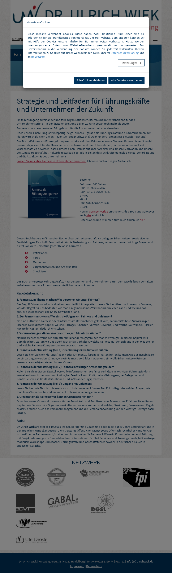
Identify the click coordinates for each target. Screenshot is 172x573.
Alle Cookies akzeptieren (126, 80)
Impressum (38, 56)
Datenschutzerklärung (125, 53)
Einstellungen (129, 63)
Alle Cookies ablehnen (91, 80)
